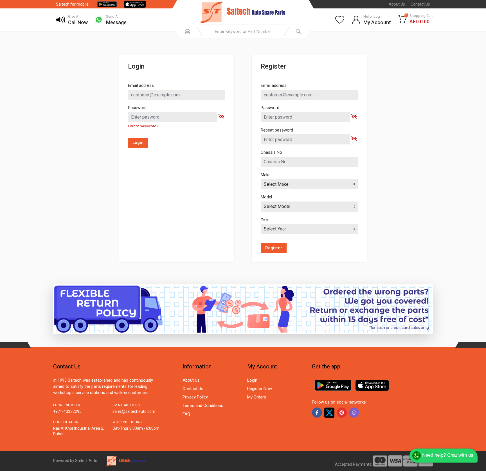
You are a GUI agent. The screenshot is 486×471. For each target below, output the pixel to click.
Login (137, 142)
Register (273, 247)
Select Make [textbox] (276, 184)
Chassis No (271, 152)
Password (137, 107)
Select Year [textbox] (275, 229)
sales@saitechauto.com (133, 411)
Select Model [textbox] (277, 206)
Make (266, 174)
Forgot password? (143, 126)
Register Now (259, 388)
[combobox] (309, 184)
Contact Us (420, 4)
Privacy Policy (195, 397)
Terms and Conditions (203, 405)
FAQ (186, 413)
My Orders (256, 397)
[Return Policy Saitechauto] (243, 309)
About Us (397, 4)
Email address (141, 85)
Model (266, 197)
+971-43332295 (67, 411)
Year (265, 219)
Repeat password (277, 130)
